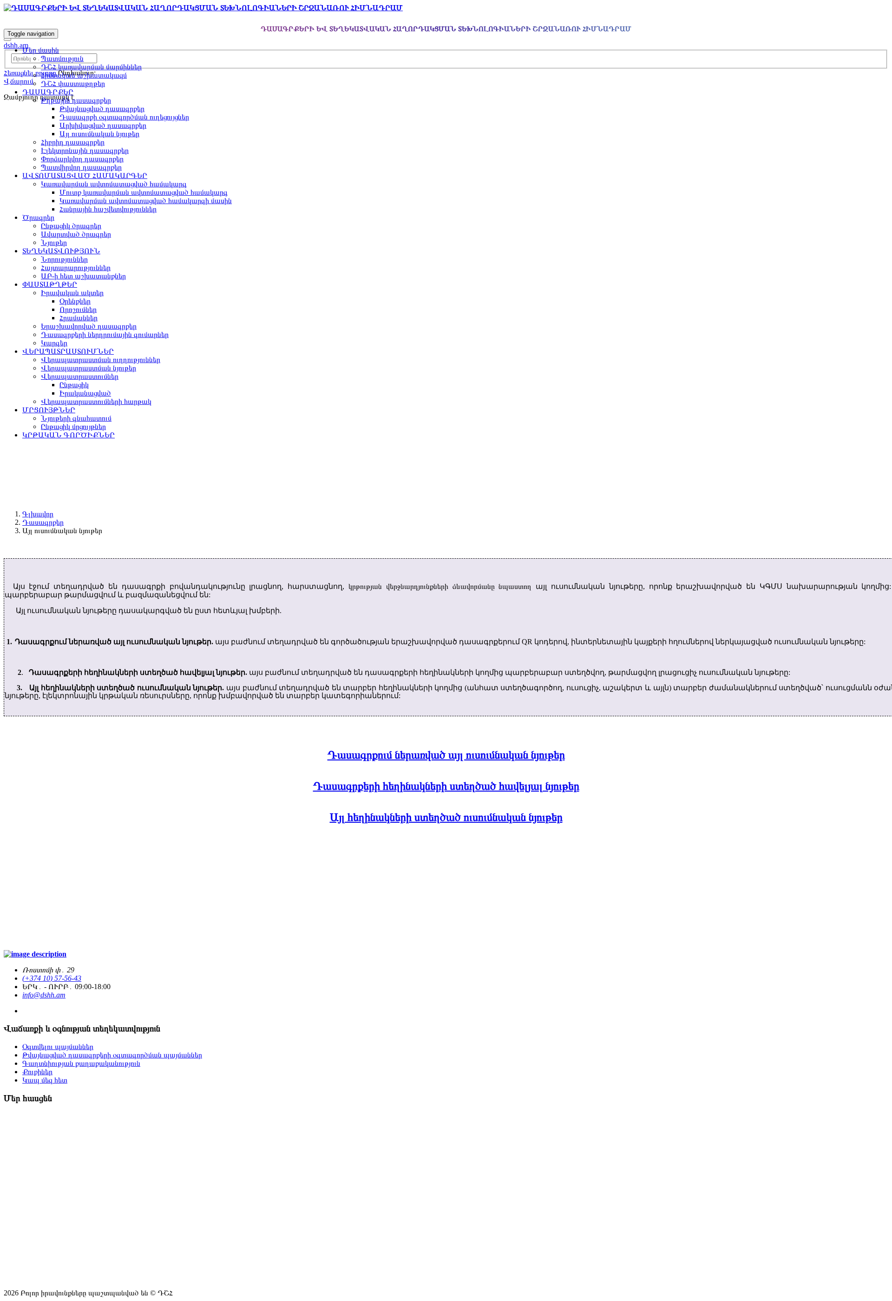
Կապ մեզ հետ (44, 1080)
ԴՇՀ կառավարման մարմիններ (91, 67)
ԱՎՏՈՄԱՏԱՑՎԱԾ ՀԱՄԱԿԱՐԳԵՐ (84, 175)
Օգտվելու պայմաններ (57, 1046)
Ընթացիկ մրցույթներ (73, 426)
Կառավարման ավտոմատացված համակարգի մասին (145, 201)
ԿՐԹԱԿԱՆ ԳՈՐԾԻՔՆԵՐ (68, 435)
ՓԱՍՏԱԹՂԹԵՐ (49, 284)
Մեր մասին (40, 50)
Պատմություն (62, 58)
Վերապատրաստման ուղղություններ (100, 359)
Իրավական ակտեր (72, 293)
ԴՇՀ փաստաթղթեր (73, 83)
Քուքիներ (37, 1072)
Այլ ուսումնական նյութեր (99, 134)
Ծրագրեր (38, 217)
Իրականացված (85, 393)
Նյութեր (54, 242)
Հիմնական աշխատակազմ (84, 75)
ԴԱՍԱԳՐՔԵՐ (47, 92)
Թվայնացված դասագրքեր (101, 108)
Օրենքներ (75, 301)
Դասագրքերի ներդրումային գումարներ (105, 334)
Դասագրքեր (43, 522)
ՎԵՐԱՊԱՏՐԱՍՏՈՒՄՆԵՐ (68, 351)
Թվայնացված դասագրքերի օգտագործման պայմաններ (112, 1055)
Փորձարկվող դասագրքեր (82, 159)
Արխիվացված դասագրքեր (102, 125)
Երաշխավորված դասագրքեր (89, 326)
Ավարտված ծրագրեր (76, 234)
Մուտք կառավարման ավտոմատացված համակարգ (143, 192)
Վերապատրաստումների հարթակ (96, 401)
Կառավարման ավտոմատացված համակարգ (114, 184)
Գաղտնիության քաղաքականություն (81, 1063)
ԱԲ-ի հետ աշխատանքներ (83, 276)
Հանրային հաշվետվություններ (108, 209)
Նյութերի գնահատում (76, 418)
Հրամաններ (78, 318)
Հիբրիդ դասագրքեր (73, 142)
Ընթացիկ (74, 385)
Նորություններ (64, 259)
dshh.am (16, 45)
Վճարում (18, 81)
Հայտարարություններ (76, 267)
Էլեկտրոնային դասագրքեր (85, 150)
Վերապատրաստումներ (79, 376)
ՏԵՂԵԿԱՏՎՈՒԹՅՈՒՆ (61, 251)
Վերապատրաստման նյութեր (88, 368)
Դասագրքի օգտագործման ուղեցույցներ (124, 117)
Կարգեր (54, 343)
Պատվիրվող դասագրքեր (81, 167)
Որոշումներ (78, 309)
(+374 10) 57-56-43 (51, 978)
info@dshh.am (44, 995)
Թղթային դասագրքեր (76, 100)
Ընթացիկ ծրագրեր (71, 226)
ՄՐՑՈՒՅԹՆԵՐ (48, 410)
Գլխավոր (37, 514)
